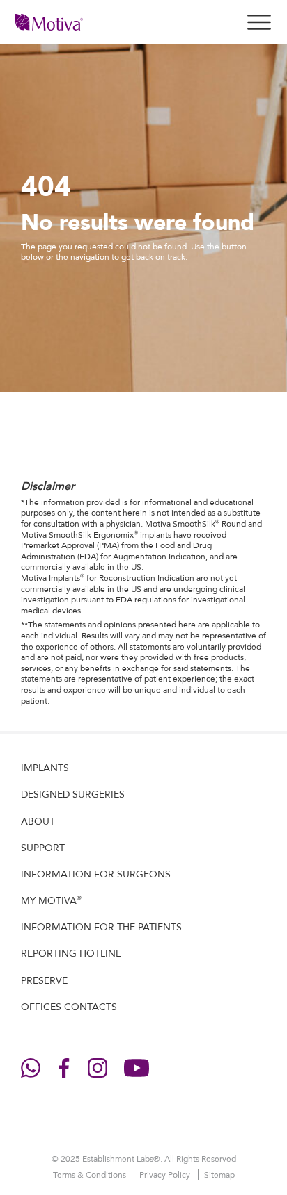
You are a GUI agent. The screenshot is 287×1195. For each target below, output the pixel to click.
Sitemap (219, 1174)
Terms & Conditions (90, 1174)
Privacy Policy (165, 1174)
